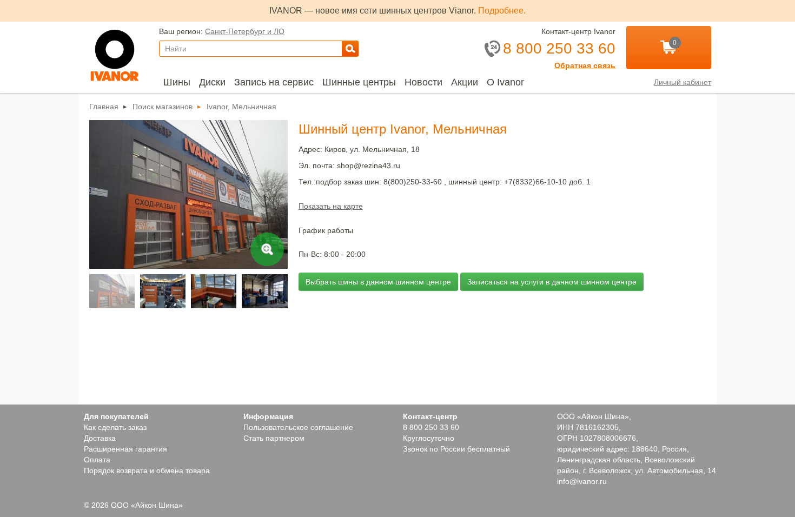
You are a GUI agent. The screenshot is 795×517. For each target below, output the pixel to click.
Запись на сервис (274, 82)
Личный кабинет (682, 82)
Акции (464, 82)
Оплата (97, 459)
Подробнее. (502, 10)
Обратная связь (584, 65)
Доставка (100, 438)
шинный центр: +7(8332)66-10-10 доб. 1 (519, 181)
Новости (423, 82)
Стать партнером (273, 438)
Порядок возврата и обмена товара (147, 470)
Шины (176, 82)
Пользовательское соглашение (298, 427)
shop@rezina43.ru (368, 165)
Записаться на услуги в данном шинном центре (552, 281)
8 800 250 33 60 (431, 427)
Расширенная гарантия (125, 449)
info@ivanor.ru (582, 481)
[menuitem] (177, 82)
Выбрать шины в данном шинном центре (378, 281)
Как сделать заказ (115, 427)
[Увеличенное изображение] (188, 266)
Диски (212, 82)
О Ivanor (505, 82)
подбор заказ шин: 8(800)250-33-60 (379, 181)
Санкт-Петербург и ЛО (244, 31)
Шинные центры (359, 82)
